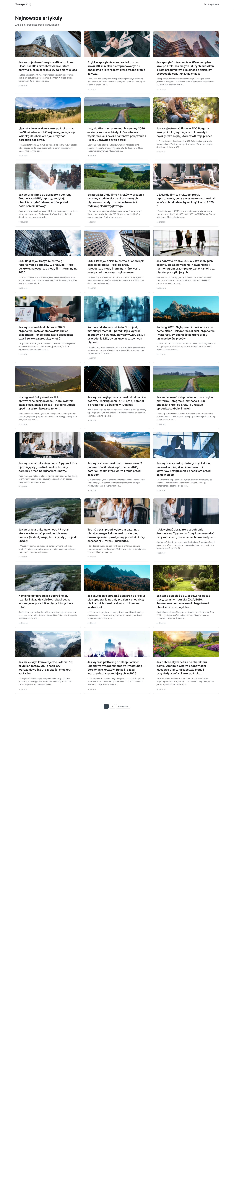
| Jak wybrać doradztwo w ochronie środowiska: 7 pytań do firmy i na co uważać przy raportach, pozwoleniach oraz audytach (186, 533)
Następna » (123, 706)
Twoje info (23, 4)
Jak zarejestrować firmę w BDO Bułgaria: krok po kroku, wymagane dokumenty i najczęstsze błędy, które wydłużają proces (184, 132)
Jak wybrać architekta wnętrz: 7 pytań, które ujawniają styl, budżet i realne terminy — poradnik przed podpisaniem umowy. (48, 467)
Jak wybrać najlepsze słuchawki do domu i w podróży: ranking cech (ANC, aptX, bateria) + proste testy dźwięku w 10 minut (116, 401)
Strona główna (211, 4)
